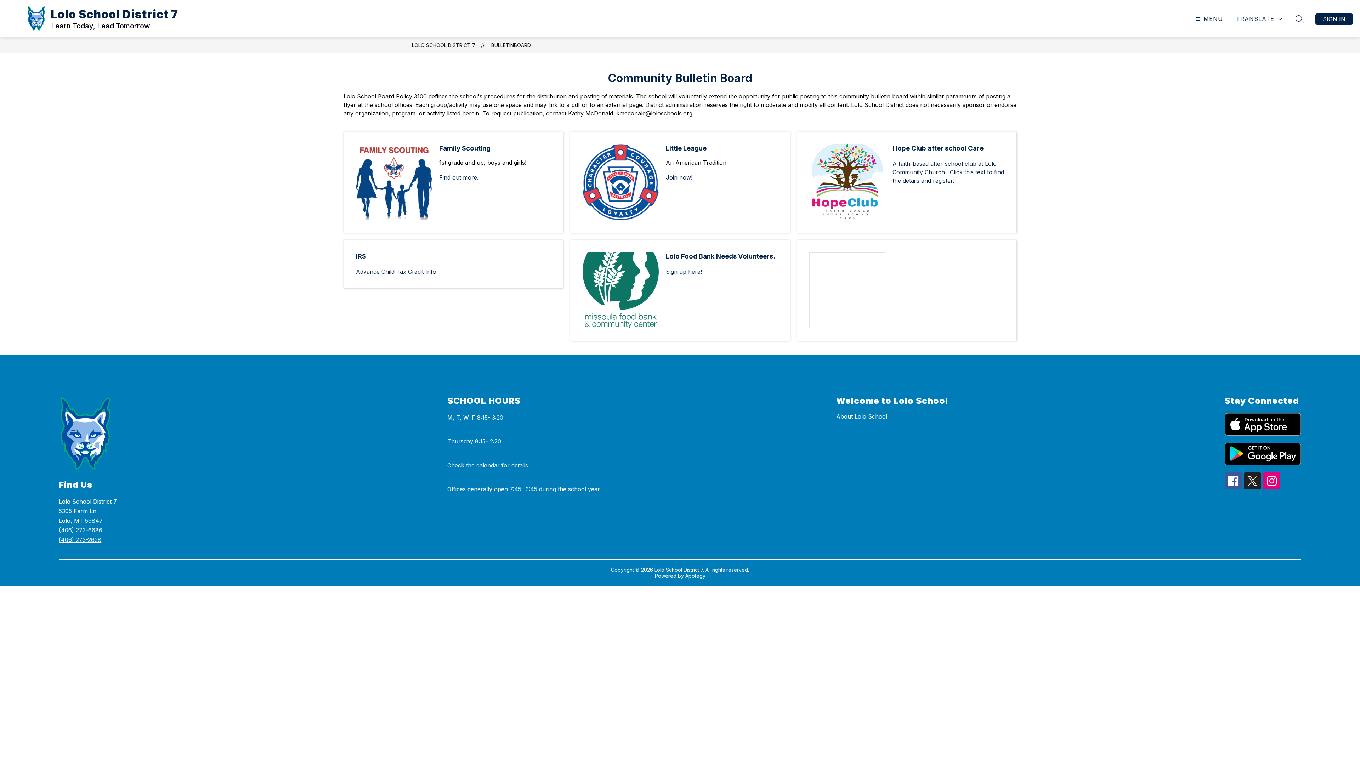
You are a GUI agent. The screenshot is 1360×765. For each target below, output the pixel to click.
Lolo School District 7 (443, 45)
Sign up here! (684, 271)
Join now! (679, 177)
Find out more (458, 177)
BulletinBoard (511, 45)
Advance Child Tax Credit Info (396, 271)
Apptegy (695, 576)
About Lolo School (861, 416)
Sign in (1334, 19)
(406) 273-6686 (80, 530)
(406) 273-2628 (80, 539)
